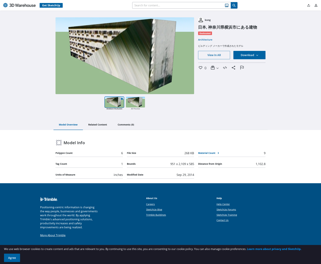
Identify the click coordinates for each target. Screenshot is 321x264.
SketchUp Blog (154, 209)
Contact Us (223, 220)
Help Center (223, 204)
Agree (12, 258)
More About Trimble (53, 235)
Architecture (205, 39)
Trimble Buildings (156, 214)
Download (248, 55)
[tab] (68, 125)
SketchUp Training (227, 214)
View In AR (214, 55)
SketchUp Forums (226, 209)
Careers (150, 204)
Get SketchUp (51, 5)
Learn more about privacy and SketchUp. (274, 249)
